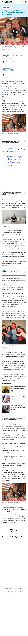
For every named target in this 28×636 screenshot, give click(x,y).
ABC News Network (11, 587)
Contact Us (21, 591)
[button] (2, 2)
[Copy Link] (13, 62)
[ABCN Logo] (8, 2)
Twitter (11, 148)
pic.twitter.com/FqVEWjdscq (13, 162)
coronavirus (5, 92)
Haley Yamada (6, 55)
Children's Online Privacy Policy (19, 588)
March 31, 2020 (10, 165)
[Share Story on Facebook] (3, 62)
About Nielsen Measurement (17, 590)
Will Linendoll (9, 57)
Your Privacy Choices (14, 591)
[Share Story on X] (6, 62)
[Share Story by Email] (9, 62)
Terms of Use (6, 591)
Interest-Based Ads (8, 590)
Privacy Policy (18, 587)
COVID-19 (22, 83)
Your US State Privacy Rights (7, 588)
